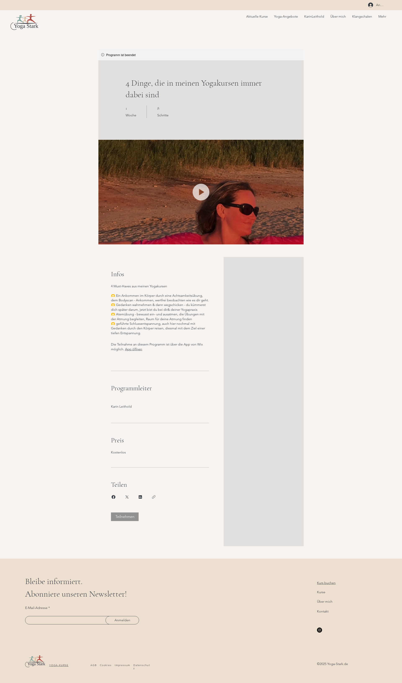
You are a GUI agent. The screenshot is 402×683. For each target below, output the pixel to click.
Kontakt (323, 611)
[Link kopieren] (153, 496)
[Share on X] (126, 496)
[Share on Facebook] (113, 496)
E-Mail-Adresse (36, 608)
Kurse (321, 592)
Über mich (324, 601)
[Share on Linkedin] (140, 496)
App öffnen (133, 349)
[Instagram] (319, 630)
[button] (201, 192)
